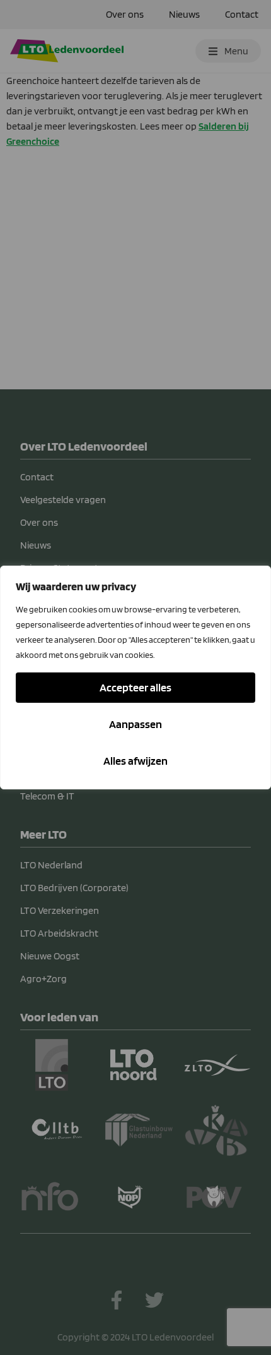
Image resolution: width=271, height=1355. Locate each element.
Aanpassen (135, 724)
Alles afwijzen (135, 760)
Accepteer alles (135, 687)
